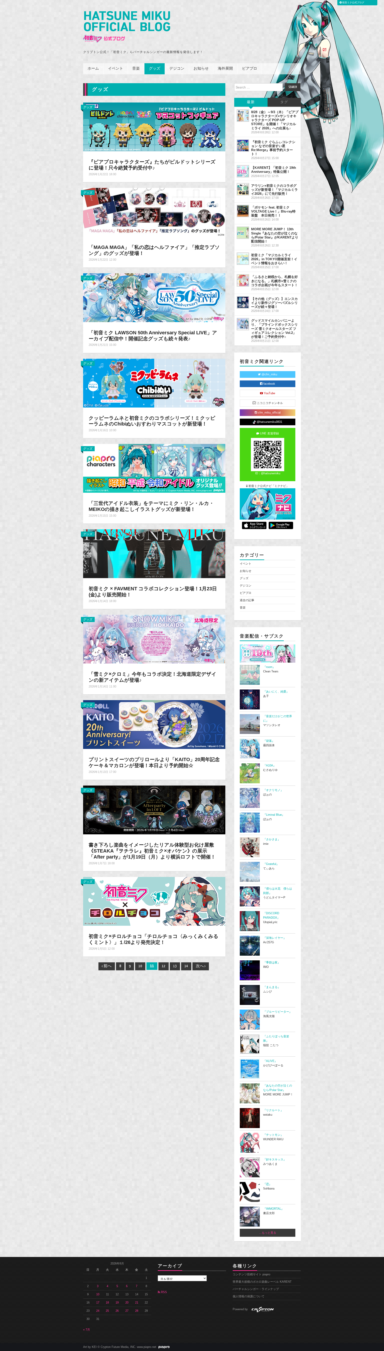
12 (163, 966)
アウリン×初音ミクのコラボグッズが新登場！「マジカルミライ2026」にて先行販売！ (274, 189)
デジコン (176, 68)
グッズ (154, 68)
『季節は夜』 (271, 962)
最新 (251, 102)
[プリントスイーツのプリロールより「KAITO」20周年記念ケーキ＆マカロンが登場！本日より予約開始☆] (154, 724)
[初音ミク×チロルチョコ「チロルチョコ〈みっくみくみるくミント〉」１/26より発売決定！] (154, 901)
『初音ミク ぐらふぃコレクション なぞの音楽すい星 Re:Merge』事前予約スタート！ (273, 148)
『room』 (269, 667)
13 (175, 966)
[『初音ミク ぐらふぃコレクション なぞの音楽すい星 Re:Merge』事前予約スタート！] (242, 145)
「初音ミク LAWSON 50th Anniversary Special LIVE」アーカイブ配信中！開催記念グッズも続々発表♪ (153, 335)
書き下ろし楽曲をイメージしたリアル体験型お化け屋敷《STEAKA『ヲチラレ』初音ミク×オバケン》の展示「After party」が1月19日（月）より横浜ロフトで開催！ (152, 851)
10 (140, 966)
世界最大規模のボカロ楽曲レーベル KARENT (262, 1281)
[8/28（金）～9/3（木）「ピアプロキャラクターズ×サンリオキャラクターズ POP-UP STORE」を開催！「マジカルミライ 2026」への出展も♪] (242, 115)
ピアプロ (249, 68)
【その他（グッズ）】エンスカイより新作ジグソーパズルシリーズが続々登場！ (274, 303)
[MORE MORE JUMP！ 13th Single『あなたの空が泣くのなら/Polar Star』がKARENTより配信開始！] (242, 232)
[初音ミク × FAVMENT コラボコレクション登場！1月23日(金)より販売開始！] (154, 553)
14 (186, 966)
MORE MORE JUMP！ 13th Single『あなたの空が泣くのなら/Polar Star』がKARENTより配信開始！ (274, 235)
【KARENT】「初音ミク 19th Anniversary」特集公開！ (273, 169)
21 (136, 1302)
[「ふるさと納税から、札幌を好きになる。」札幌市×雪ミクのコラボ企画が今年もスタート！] (242, 280)
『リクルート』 (273, 1110)
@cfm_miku (269, 374)
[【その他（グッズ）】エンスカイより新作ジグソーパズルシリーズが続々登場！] (242, 302)
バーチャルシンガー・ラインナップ (256, 1289)
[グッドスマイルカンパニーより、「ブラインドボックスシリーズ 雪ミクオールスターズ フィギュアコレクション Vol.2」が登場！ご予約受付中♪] (242, 324)
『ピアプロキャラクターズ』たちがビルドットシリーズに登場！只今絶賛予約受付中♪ (152, 165)
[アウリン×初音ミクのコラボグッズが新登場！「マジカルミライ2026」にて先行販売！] (242, 189)
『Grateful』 (271, 864)
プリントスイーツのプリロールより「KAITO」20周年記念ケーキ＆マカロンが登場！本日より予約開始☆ (154, 762)
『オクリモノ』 (273, 790)
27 (126, 1310)
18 (107, 1302)
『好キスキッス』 (274, 1159)
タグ (284, 102)
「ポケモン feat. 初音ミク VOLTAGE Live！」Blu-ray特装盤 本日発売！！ (273, 211)
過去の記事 (247, 600)
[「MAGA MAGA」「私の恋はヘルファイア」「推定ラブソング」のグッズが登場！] (154, 212)
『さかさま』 (271, 839)
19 (117, 1302)
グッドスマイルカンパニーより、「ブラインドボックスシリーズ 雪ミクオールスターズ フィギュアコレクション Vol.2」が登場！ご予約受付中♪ (274, 329)
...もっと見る (267, 1232)
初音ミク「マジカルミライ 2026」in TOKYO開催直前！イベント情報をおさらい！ (274, 259)
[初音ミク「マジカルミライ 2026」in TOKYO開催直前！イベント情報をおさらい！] (242, 258)
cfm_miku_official (269, 412)
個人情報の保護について (248, 1296)
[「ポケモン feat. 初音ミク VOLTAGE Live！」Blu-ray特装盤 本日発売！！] (242, 211)
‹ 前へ (107, 966)
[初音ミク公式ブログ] (126, 27)
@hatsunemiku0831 (269, 421)
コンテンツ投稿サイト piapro (251, 1274)
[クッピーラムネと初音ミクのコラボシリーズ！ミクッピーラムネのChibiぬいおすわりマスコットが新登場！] (154, 382)
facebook (268, 383)
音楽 (136, 68)
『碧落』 (269, 740)
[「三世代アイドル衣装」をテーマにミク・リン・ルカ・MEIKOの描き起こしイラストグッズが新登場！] (154, 468)
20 (126, 1302)
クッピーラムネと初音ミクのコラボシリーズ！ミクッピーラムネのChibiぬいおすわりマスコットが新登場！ (152, 421)
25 (107, 1310)
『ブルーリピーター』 (277, 1011)
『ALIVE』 (270, 1061)
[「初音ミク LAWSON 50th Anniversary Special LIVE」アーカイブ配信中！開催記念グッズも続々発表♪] (154, 297)
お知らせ (201, 68)
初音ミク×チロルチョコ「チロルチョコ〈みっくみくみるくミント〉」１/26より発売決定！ (153, 939)
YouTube (269, 393)
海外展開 (225, 68)
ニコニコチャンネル (269, 403)
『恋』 (267, 1184)
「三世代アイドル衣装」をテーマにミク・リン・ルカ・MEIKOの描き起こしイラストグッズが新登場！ (151, 506)
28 (136, 1310)
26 (117, 1310)
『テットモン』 (273, 1134)
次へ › (201, 966)
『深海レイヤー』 (274, 937)
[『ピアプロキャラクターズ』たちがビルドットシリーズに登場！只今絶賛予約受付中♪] (154, 126)
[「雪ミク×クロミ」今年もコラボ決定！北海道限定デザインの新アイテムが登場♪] (154, 639)
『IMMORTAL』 (273, 1208)
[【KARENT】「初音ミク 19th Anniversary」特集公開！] (242, 171)
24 (97, 1310)
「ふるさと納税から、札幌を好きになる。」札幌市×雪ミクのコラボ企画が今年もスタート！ (274, 281)
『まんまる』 (271, 987)
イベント (115, 68)
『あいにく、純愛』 (276, 691)
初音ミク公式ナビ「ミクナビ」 (268, 486)
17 (97, 1302)
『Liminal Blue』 (274, 814)
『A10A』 (269, 765)
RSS (163, 1292)
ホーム (93, 68)
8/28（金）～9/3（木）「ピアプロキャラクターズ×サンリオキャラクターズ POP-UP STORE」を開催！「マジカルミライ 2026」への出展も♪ (274, 120)
